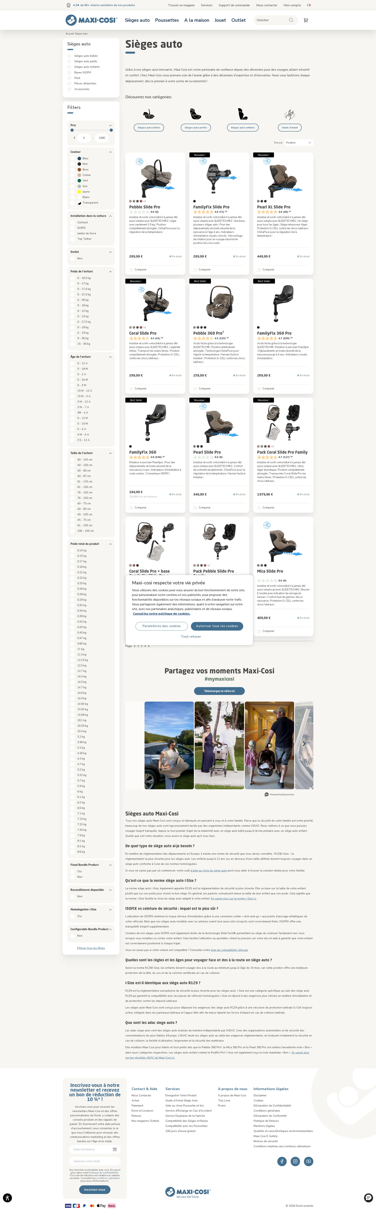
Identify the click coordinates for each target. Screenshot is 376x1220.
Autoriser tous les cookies (217, 626)
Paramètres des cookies (162, 626)
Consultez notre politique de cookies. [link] (161, 614)
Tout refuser (191, 637)
